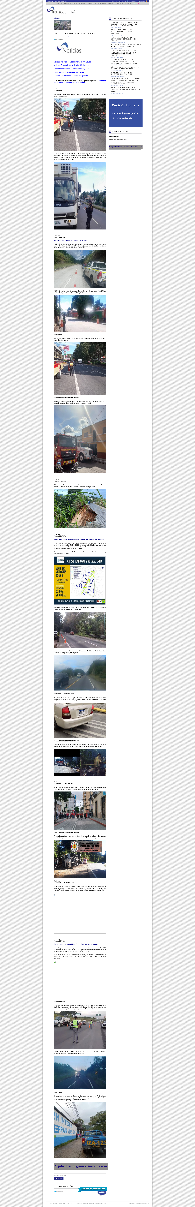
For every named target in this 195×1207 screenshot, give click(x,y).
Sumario (90, 3)
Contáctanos (54, 1203)
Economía (82, 3)
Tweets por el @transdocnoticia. (118, 139)
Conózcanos (65, 3)
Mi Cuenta (114, 1)
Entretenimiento (100, 3)
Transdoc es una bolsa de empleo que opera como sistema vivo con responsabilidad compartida (124, 24)
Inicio (57, 3)
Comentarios (58, 39)
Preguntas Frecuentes (124, 3)
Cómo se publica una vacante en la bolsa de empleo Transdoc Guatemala (125, 31)
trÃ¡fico (57, 18)
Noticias (74, 3)
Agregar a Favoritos (138, 1)
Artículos (111, 3)
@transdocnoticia (114, 136)
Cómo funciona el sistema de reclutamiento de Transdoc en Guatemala (123, 39)
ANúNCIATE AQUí (102, 1203)
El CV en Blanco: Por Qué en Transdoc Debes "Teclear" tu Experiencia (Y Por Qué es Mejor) (124, 61)
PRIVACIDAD (92, 1203)
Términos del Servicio (81, 1203)
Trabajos (136, 3)
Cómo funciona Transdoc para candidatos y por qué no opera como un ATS (126, 89)
